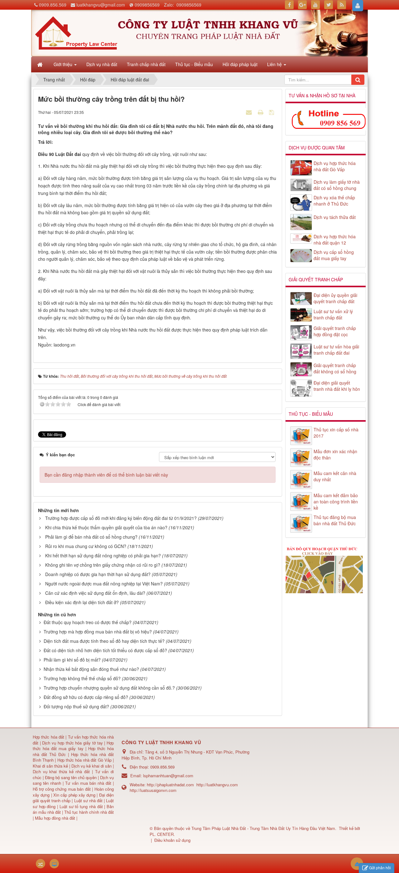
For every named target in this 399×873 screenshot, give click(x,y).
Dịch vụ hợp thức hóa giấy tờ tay (72, 743)
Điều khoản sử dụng (172, 840)
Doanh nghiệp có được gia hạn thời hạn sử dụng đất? (98, 574)
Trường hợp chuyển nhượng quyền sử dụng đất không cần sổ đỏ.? (109, 688)
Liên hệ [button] (275, 64)
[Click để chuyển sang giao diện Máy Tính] (54, 863)
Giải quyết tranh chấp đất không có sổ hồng (335, 368)
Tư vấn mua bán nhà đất (89, 783)
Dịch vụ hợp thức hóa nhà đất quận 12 (335, 239)
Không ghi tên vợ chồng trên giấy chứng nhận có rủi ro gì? (102, 565)
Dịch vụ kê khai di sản (92, 766)
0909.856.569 (52, 5)
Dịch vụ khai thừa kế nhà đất (61, 771)
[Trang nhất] (40, 64)
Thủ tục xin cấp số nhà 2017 (336, 432)
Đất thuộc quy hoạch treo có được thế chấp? (88, 622)
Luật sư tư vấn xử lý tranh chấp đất (333, 314)
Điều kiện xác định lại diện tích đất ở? (82, 602)
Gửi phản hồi (380, 867)
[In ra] (261, 112)
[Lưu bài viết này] (272, 112)
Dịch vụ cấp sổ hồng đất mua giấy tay (334, 255)
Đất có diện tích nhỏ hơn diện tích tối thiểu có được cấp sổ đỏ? (105, 650)
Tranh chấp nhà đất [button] (146, 64)
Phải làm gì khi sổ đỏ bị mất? (72, 660)
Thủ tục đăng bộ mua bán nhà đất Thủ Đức (335, 520)
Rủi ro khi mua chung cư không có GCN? (85, 546)
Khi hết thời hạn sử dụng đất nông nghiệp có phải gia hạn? (103, 555)
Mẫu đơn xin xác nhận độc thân (335, 454)
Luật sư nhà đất (87, 800)
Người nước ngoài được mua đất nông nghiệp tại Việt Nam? (104, 583)
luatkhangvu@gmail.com (100, 5)
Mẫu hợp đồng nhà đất (55, 818)
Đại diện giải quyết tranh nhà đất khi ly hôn (337, 386)
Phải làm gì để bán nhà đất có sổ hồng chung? (91, 537)
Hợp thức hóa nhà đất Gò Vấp (84, 760)
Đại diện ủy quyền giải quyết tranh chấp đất (335, 298)
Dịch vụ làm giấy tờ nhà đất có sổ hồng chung (337, 185)
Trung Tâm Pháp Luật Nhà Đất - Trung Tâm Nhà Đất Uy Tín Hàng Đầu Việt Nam (263, 828)
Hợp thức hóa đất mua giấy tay (73, 746)
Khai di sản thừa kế (50, 766)
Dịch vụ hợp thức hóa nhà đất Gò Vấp (335, 166)
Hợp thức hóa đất (48, 737)
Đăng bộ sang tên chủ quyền (71, 777)
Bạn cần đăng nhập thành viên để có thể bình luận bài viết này (106, 475)
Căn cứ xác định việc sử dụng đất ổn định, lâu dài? (95, 593)
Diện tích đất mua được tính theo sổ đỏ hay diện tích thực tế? (104, 641)
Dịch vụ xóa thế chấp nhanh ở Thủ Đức (334, 200)
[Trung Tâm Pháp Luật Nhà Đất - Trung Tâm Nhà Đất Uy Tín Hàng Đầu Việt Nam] (76, 32)
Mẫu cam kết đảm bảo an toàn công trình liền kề (336, 501)
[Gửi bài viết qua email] (249, 112)
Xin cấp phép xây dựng (74, 795)
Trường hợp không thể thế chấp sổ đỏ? (82, 678)
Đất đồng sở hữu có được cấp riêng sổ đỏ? (86, 697)
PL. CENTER (162, 834)
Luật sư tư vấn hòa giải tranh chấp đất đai (336, 349)
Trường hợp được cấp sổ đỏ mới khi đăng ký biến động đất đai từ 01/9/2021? (121, 518)
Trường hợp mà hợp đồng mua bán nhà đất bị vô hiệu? (98, 631)
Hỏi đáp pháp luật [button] (240, 64)
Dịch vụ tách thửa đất (335, 217)
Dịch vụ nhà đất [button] (101, 64)
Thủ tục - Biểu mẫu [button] (194, 64)
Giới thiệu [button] (64, 64)
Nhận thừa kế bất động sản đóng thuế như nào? (91, 669)
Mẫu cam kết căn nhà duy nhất (335, 476)
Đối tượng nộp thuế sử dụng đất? (76, 706)
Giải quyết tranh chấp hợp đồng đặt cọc (335, 331)
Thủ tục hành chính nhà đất (89, 812)
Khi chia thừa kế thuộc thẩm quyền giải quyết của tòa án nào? (106, 527)
